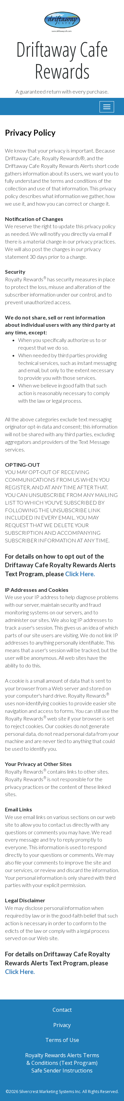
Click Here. (80, 574)
